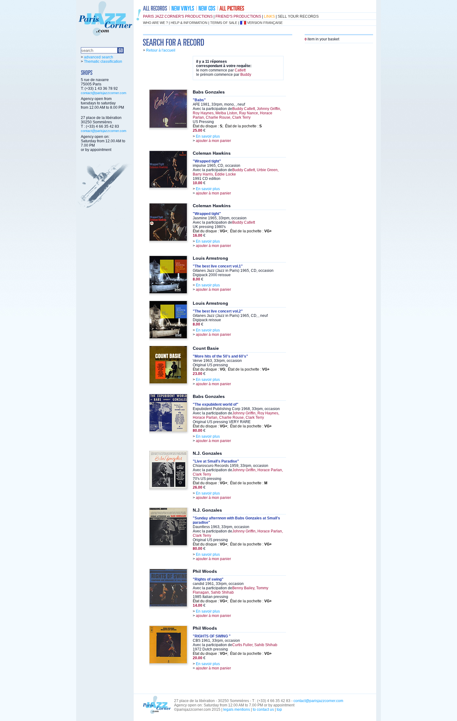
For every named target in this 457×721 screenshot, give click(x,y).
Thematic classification (103, 61)
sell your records (298, 16)
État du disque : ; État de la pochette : (227, 126)
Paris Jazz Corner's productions (178, 16)
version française (265, 23)
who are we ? (155, 23)
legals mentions (236, 709)
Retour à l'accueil (160, 50)
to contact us (263, 709)
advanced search (98, 57)
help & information (189, 23)
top (279, 709)
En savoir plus (208, 136)
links (269, 16)
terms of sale (223, 23)
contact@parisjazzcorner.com (103, 93)
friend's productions (238, 16)
